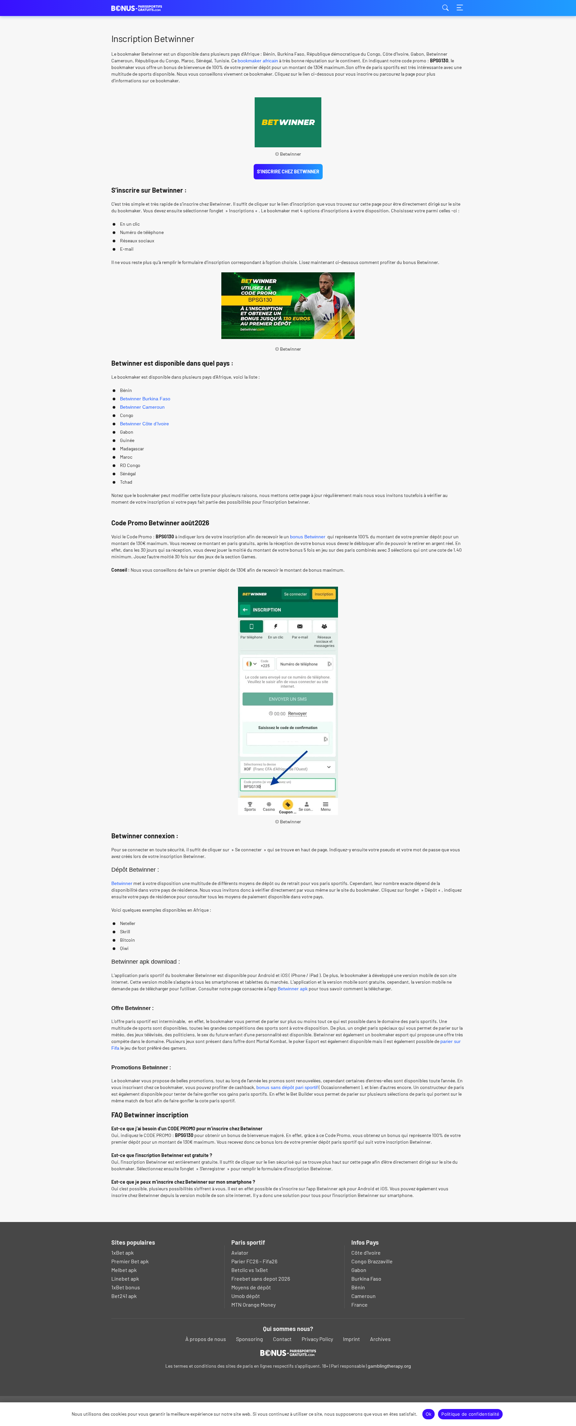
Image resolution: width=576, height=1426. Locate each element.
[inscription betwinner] (288, 305)
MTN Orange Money (253, 1304)
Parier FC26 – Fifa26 (254, 1261)
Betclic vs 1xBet (249, 1270)
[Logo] (288, 1352)
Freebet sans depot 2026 (260, 1278)
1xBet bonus (125, 1287)
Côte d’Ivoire (366, 1252)
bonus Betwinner (307, 536)
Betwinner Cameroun (142, 407)
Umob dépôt (245, 1296)
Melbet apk (124, 1270)
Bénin (358, 1287)
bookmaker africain (258, 60)
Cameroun (363, 1296)
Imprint (351, 1339)
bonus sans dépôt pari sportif (287, 1087)
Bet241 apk (124, 1296)
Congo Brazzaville (372, 1261)
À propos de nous (205, 1339)
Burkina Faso (366, 1278)
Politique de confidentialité (470, 1414)
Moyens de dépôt (251, 1287)
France (359, 1304)
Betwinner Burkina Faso (145, 398)
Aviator (239, 1252)
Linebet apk (125, 1278)
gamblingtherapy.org (389, 1366)
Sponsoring (249, 1339)
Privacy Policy (317, 1339)
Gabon (358, 1270)
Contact (282, 1339)
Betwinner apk (293, 988)
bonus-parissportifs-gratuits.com (144, 8)
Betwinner (121, 883)
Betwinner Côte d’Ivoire (144, 423)
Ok (429, 1414)
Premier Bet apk (130, 1261)
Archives (380, 1339)
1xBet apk (122, 1252)
